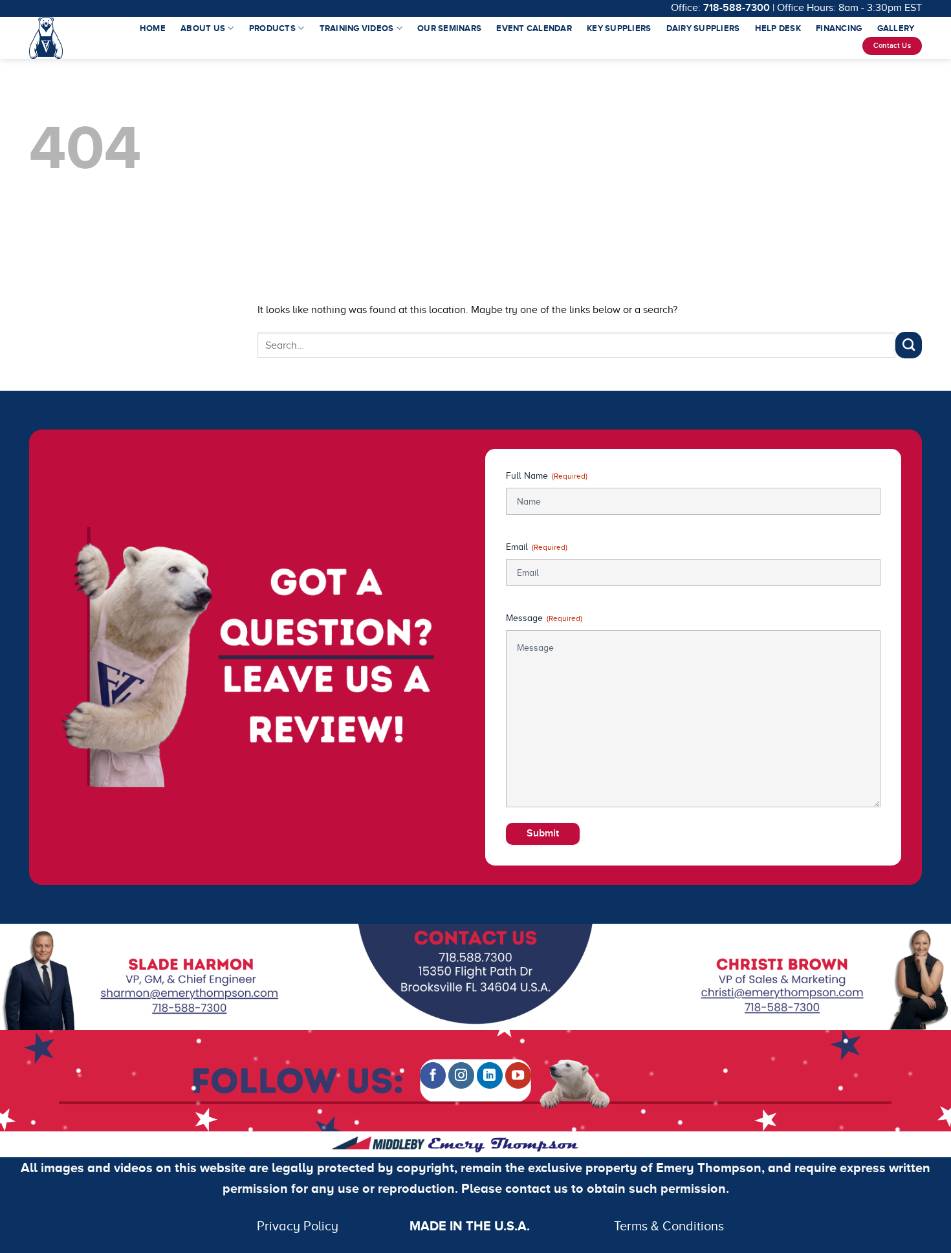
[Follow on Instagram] (461, 1075)
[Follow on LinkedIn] (490, 1075)
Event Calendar (534, 28)
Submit (543, 833)
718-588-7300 (736, 7)
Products (272, 28)
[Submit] (908, 345)
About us (202, 28)
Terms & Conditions (563, 1226)
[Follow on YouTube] (518, 1075)
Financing (839, 28)
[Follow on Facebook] (433, 1075)
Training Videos (357, 28)
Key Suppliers (619, 28)
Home (153, 28)
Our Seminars (449, 28)
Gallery (896, 28)
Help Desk (778, 28)
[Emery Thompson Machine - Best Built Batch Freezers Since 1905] (47, 38)
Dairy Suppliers (703, 28)
